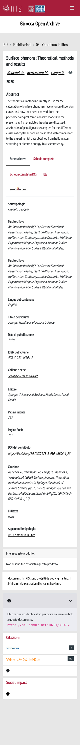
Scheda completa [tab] (43, 158)
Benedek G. (15, 72)
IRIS (5, 44)
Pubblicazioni (22, 44)
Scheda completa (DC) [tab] (23, 174)
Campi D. (57, 72)
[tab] (45, 175)
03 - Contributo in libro (52, 44)
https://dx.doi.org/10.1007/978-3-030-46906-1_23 (39, 453)
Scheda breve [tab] (18, 158)
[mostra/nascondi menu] (72, 8)
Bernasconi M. (37, 72)
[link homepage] (14, 8)
